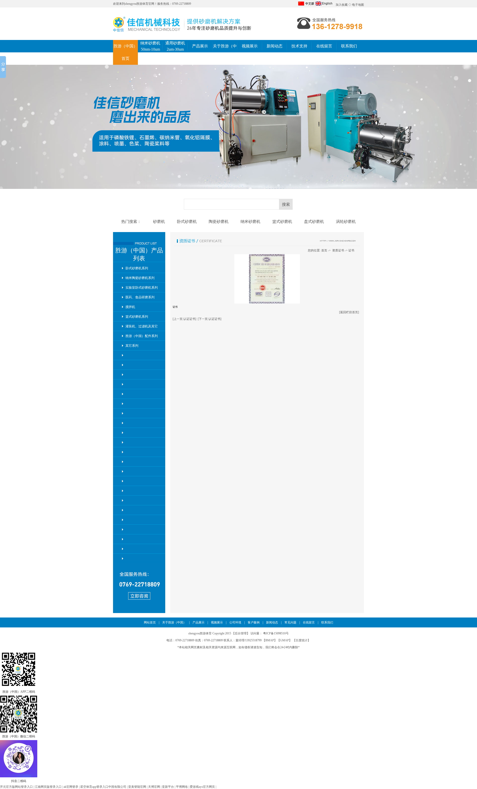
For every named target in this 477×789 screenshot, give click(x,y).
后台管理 (241, 633)
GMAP (284, 640)
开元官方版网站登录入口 (16, 787)
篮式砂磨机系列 (136, 316)
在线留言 (324, 46)
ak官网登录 (71, 787)
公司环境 (235, 622)
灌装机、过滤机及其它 (141, 326)
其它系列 (131, 345)
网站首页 (150, 622)
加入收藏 (342, 4)
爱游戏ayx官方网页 (202, 787)
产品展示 (200, 46)
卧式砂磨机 (187, 221)
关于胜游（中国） (174, 622)
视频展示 (250, 46)
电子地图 (358, 4)
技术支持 (299, 46)
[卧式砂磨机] (238, 127)
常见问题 (290, 622)
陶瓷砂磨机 (219, 221)
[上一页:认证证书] (184, 319)
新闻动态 (274, 46)
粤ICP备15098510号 (276, 633)
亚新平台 (168, 787)
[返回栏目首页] (349, 312)
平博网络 (182, 787)
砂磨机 (159, 221)
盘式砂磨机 (314, 221)
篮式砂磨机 (282, 221)
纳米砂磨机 (250, 221)
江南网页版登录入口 (48, 787)
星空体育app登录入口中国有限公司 (103, 787)
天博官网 (154, 787)
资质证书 (338, 250)
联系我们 (349, 46)
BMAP (269, 640)
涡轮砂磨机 (346, 221)
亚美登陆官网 (137, 787)
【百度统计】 (302, 640)
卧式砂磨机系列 (136, 268)
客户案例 (254, 622)
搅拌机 (130, 307)
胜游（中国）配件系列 (141, 336)
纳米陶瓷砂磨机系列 (140, 278)
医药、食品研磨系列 (140, 297)
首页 (324, 250)
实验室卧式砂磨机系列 (141, 287)
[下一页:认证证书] (209, 319)
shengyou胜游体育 (136, 3)
